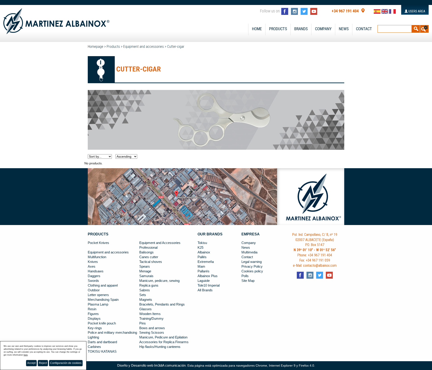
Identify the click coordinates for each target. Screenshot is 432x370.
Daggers (94, 276)
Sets (142, 295)
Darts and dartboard (102, 342)
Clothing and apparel (103, 285)
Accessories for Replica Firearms (164, 342)
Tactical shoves (150, 262)
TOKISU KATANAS (102, 351)
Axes (91, 266)
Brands (301, 28)
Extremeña (206, 262)
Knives (93, 262)
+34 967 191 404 (345, 11)
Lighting (93, 337)
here (26, 355)
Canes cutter (148, 257)
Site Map (247, 281)
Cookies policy (252, 271)
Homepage (95, 46)
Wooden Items (150, 314)
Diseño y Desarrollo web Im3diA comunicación (151, 365)
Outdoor (94, 290)
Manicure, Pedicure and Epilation (163, 337)
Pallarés (203, 271)
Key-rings (95, 328)
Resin (92, 309)
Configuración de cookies (65, 363)
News (344, 28)
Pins (142, 323)
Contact (364, 28)
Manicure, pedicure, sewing (159, 281)
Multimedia (249, 252)
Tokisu (202, 243)
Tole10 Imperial (209, 285)
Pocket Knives (98, 243)
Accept (31, 363)
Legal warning (251, 262)
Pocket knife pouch (102, 323)
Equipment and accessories (143, 46)
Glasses (145, 309)
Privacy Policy (252, 266)
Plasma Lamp (98, 304)
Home (257, 28)
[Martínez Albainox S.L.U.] (56, 19)
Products (278, 28)
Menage (145, 271)
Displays (94, 318)
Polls (245, 276)
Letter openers (98, 295)
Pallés (202, 257)
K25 (200, 247)
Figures (93, 314)
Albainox (204, 252)
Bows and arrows (152, 328)
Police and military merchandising (112, 332)
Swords (93, 281)
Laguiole (204, 281)
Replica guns (148, 285)
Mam (201, 266)
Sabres (144, 290)
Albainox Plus (208, 276)
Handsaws (96, 271)
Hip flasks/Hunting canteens (159, 347)
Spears (144, 266)
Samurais (146, 276)
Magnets (145, 299)
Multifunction (97, 257)
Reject (43, 363)
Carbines (94, 347)
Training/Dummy (151, 318)
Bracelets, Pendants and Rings (162, 304)
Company (323, 28)
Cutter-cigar (175, 46)
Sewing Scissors (151, 332)
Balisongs (146, 252)
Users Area (416, 11)
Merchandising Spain (103, 299)
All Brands (205, 290)
